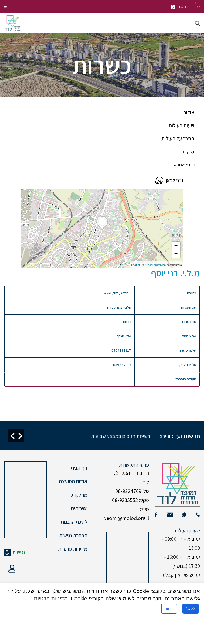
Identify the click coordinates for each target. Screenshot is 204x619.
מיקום (188, 151)
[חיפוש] (197, 23)
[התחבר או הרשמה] (12, 568)
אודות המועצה (73, 481)
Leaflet (135, 265)
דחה (169, 609)
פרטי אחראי (184, 164)
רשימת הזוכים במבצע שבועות (120, 436)
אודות (188, 112)
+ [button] (176, 245)
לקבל (190, 609)
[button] (12, 435)
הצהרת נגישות (73, 535)
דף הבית (79, 467)
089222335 (122, 364)
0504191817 (121, 350)
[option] (83, 436)
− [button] (176, 253)
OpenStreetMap (155, 265)
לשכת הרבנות (74, 521)
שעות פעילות (181, 125)
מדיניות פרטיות (72, 548)
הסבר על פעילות (178, 138)
